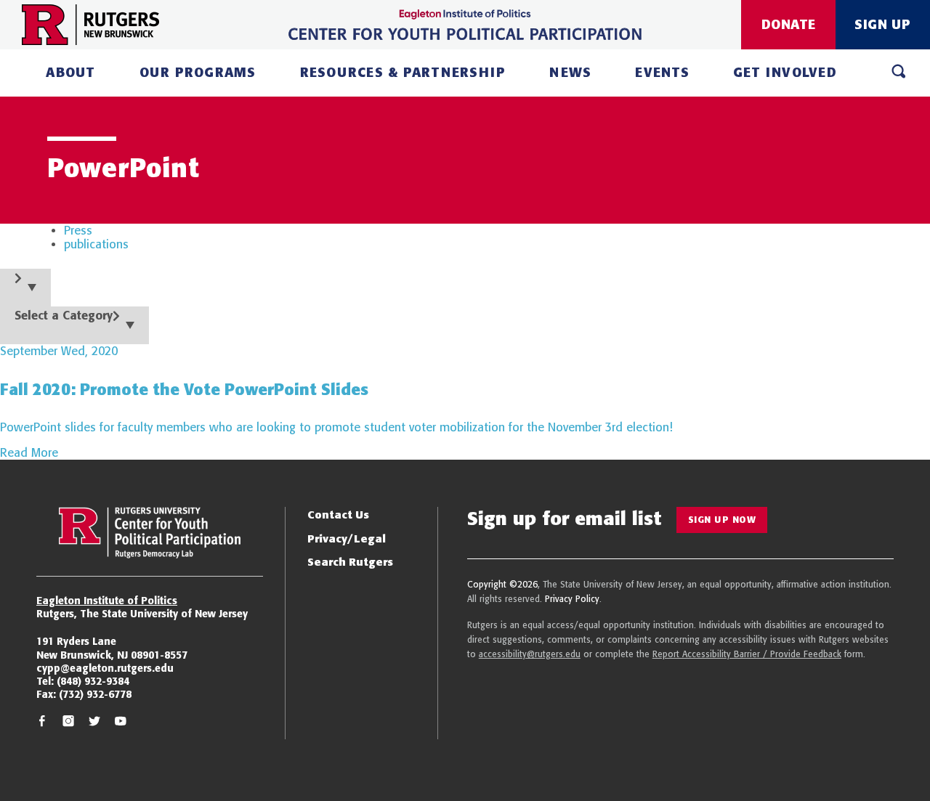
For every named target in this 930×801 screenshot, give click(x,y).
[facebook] (42, 723)
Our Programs (198, 72)
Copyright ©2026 (502, 584)
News (570, 72)
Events (662, 72)
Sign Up (882, 24)
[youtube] (120, 723)
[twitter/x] (94, 723)
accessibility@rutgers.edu (530, 653)
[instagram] (68, 723)
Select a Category (64, 315)
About (70, 72)
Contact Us (338, 514)
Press (78, 230)
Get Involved (785, 72)
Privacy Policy (572, 598)
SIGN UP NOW (722, 519)
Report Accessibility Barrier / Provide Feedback (746, 653)
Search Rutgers (350, 562)
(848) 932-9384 (93, 681)
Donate (788, 24)
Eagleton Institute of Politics (106, 600)
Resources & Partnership (403, 72)
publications (96, 244)
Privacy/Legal (346, 538)
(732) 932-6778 (95, 694)
